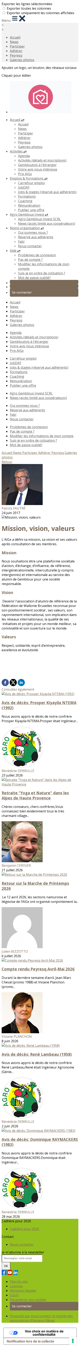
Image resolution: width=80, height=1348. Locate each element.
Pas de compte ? (30, 259)
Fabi (21, 241)
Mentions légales (23, 1290)
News (14, 42)
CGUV (14, 1295)
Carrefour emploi (31, 183)
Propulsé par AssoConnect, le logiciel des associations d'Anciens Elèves (41, 1318)
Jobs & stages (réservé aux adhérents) (47, 192)
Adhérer (16, 51)
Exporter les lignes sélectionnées (27, 4)
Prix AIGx (25, 174)
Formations (27, 196)
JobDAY (24, 187)
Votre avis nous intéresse (37, 169)
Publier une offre (31, 210)
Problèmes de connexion (37, 255)
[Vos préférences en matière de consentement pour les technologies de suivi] (73, 1341)
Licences (16, 1286)
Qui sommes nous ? (33, 232)
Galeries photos (22, 60)
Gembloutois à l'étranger (37, 165)
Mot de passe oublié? (34, 277)
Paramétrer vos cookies (28, 1299)
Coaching (25, 201)
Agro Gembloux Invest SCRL (39, 219)
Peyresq (16, 55)
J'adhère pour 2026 (24, 1229)
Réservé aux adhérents (35, 237)
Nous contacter (30, 246)
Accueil (15, 37)
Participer (17, 46)
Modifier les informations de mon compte (41, 436)
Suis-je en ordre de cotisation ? (41, 273)
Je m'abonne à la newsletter (23, 1252)
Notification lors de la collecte (30, 1341)
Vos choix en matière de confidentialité (44, 1333)
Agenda (24, 156)
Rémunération (29, 205)
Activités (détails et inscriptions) (42, 160)
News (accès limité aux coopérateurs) (46, 223)
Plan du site (19, 1281)
